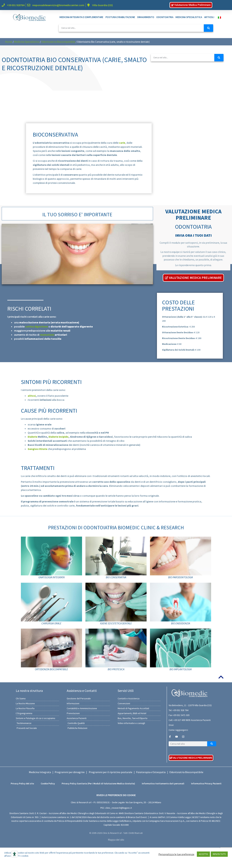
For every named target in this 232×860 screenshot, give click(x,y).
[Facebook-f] (170, 736)
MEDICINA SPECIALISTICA (188, 17)
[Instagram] (183, 736)
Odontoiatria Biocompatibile (58, 41)
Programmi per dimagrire (70, 772)
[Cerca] (208, 28)
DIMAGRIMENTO (145, 17)
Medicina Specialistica (26, 41)
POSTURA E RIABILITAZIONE (120, 17)
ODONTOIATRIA (164, 17)
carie (122, 142)
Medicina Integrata (40, 772)
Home (8, 41)
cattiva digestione (36, 326)
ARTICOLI (209, 17)
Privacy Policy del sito (22, 783)
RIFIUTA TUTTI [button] (219, 854)
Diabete (32, 436)
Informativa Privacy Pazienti (206, 783)
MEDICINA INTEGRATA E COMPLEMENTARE (81, 17)
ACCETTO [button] (203, 854)
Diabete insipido (58, 436)
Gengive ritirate (37, 449)
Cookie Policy (48, 783)
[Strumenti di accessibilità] (14, 854)
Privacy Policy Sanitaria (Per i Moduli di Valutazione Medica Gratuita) (98, 783)
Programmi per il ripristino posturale (110, 772)
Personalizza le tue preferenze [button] (176, 854)
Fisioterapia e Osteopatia (151, 772)
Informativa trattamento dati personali (163, 783)
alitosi (32, 395)
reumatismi (47, 334)
